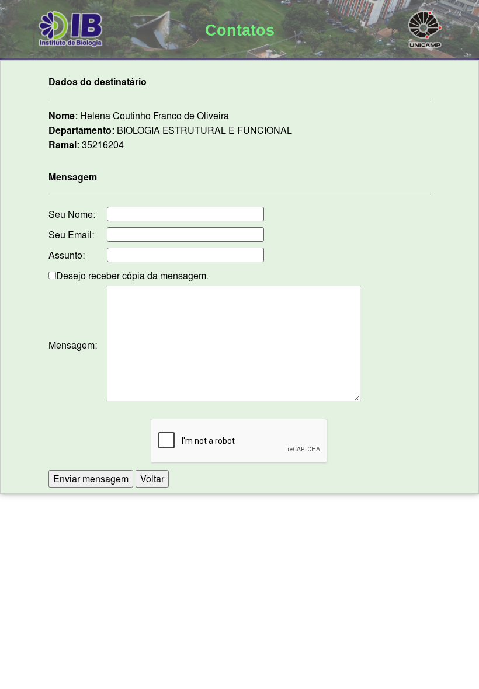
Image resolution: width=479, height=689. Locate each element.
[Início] (71, 26)
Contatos (240, 30)
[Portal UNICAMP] (425, 26)
